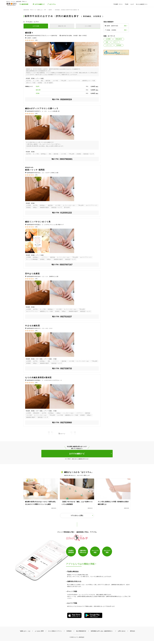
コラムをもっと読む (77, 515)
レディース (109, 45)
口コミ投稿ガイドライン (55, 631)
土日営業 (108, 39)
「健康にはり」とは (24, 631)
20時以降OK (118, 39)
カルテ (132, 4)
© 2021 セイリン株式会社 (77, 637)
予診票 (126, 4)
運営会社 (132, 631)
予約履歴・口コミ (118, 4)
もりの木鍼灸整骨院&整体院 (38, 377)
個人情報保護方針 (81, 631)
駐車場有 (119, 45)
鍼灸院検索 (25, 4)
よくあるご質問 (39, 631)
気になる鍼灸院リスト (142, 4)
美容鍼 (37, 93)
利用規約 (69, 631)
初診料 (37, 86)
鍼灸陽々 (29, 33)
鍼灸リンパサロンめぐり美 (38, 222)
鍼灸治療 (39, 89)
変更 (125, 25)
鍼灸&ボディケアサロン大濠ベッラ (42, 108)
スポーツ (115, 42)
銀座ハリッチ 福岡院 (35, 170)
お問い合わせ (121, 631)
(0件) (36, 40)
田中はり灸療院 (32, 274)
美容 (107, 42)
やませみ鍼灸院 (32, 326)
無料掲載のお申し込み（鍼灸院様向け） (102, 631)
